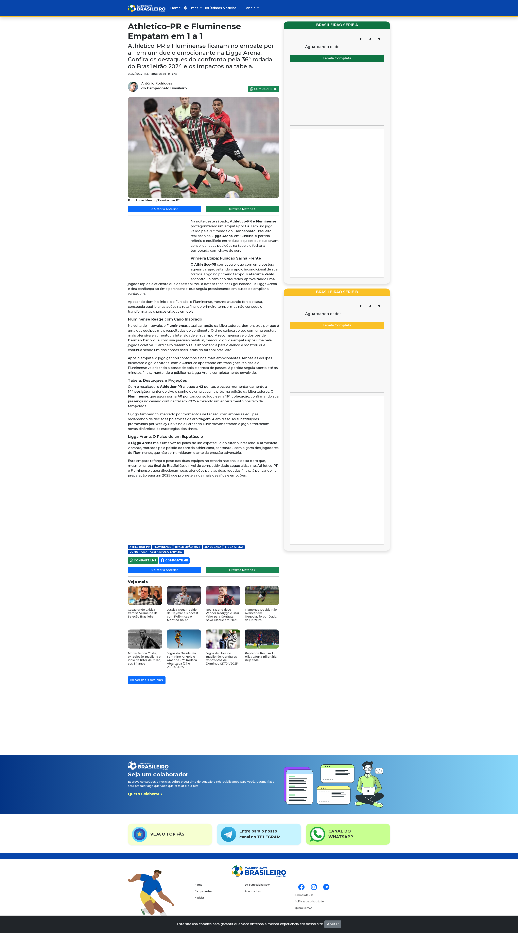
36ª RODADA (212, 546)
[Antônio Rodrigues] (133, 86)
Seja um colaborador (257, 884)
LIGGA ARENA (234, 546)
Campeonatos (203, 891)
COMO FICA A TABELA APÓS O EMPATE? (156, 551)
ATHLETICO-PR (140, 546)
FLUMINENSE (162, 546)
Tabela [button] (249, 8)
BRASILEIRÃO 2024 (187, 546)
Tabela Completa (337, 58)
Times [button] (193, 8)
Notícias (199, 897)
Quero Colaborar (144, 794)
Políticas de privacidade (309, 901)
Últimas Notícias (223, 8)
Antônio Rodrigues (156, 83)
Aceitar (333, 924)
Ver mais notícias (148, 680)
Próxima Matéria (241, 209)
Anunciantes (252, 891)
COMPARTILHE (265, 89)
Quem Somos (303, 907)
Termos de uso (304, 895)
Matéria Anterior (165, 209)
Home (175, 8)
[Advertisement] (158, 248)
